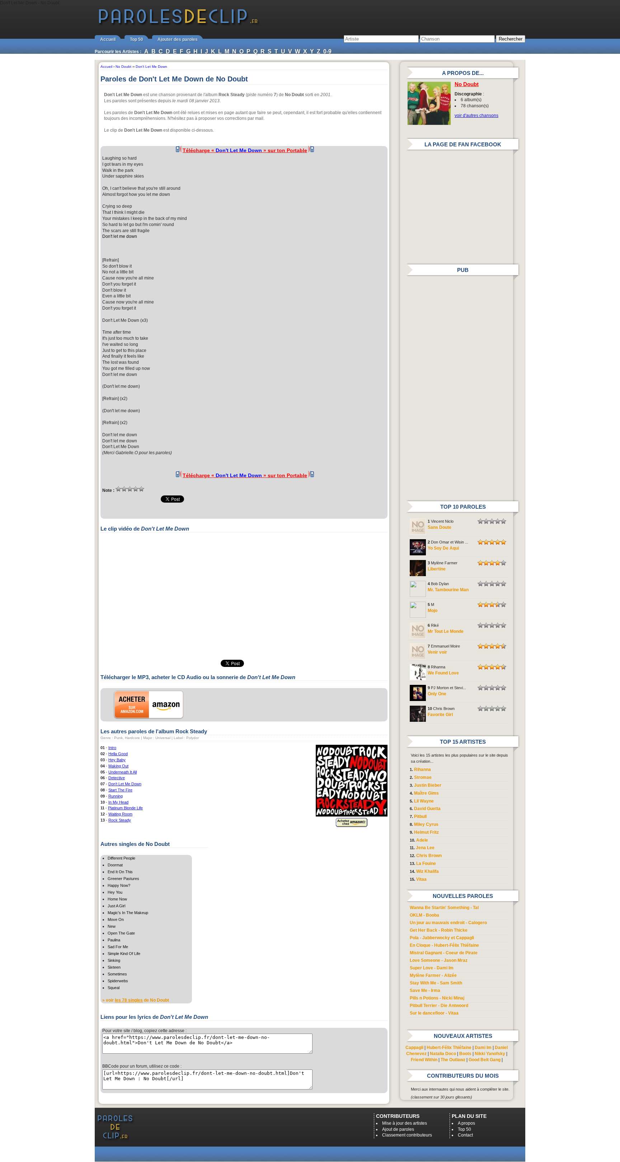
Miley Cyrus (426, 824)
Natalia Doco (443, 1053)
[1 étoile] (118, 489)
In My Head (118, 802)
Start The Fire (120, 790)
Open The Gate (121, 933)
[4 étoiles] (135, 489)
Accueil (108, 39)
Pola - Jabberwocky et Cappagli (442, 937)
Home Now (117, 899)
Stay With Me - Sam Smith (436, 982)
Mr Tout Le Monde (446, 631)
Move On (116, 919)
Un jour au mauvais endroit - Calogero (448, 922)
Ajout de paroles (398, 1129)
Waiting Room (120, 814)
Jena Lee (425, 847)
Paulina (114, 940)
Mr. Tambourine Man (448, 589)
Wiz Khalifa (427, 871)
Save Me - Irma (425, 990)
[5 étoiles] (141, 489)
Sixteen (114, 967)
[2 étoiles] (124, 489)
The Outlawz (453, 1059)
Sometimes (117, 974)
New (112, 926)
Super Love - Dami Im (432, 967)
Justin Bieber (427, 785)
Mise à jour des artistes (404, 1123)
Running (115, 796)
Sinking (114, 960)
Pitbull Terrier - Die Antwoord (439, 1005)
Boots (465, 1053)
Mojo (432, 610)
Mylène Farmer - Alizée (433, 975)
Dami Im (483, 1047)
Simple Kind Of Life (124, 953)
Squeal (113, 987)
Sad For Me (118, 947)
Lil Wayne (424, 801)
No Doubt (467, 84)
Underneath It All (122, 772)
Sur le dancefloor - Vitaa (434, 1013)
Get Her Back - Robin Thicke (439, 930)
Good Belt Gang (485, 1059)
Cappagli (414, 1047)
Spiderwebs (118, 981)
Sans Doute (439, 527)
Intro (112, 747)
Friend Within (424, 1059)
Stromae (423, 777)
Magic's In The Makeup (128, 913)
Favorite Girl (440, 714)
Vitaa (421, 879)
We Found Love (443, 673)
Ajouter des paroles (178, 39)
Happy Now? (119, 885)
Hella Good (118, 754)
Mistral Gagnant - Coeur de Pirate (444, 952)
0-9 (327, 51)
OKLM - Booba (424, 915)
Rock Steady (119, 820)
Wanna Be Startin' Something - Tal (444, 907)
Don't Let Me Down (124, 784)
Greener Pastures (123, 878)
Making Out (118, 766)
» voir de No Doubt (135, 1000)
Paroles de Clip (178, 24)
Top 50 (136, 39)
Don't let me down (119, 236)
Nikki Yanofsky (490, 1053)
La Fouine (426, 863)
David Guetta (427, 808)
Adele (422, 840)
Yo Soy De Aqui (443, 548)
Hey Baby (117, 760)
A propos (466, 1123)
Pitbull (420, 816)
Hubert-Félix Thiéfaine (449, 1047)
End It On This (120, 872)
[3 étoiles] (130, 489)
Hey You (115, 892)
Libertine (437, 568)
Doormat (115, 865)
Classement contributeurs (407, 1135)
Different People (121, 858)
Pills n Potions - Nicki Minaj (437, 998)
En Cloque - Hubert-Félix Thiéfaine (444, 945)
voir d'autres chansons (476, 115)
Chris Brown (429, 855)
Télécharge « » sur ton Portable (245, 150)
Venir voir (437, 652)
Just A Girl (116, 906)
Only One (437, 693)
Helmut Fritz (426, 832)
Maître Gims (426, 793)
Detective (116, 778)
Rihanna (422, 769)
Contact (465, 1135)
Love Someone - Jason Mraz (439, 960)
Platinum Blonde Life (125, 808)
